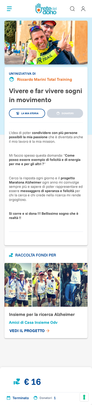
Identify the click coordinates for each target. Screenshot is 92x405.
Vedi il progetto (27, 330)
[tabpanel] (46, 175)
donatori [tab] (68, 113)
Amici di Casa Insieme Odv (33, 322)
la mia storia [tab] (29, 113)
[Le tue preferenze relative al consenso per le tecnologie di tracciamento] (84, 397)
